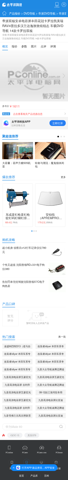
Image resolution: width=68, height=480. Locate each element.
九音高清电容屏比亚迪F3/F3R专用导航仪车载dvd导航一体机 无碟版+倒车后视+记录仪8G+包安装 (50, 416)
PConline (9, 452)
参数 (24, 46)
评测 (53, 46)
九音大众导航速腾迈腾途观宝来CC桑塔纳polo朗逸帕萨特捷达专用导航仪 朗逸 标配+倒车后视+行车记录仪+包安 (50, 369)
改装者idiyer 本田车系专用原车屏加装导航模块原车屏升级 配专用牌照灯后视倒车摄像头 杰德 (17, 369)
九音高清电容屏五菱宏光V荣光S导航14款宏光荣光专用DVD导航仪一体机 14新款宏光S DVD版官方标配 (17, 400)
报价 (14, 46)
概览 (5, 46)
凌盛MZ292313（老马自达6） (17, 346)
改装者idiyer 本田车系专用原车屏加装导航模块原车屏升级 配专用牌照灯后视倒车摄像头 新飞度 (17, 362)
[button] (58, 136)
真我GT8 (32, 435)
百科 (46, 475)
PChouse (59, 452)
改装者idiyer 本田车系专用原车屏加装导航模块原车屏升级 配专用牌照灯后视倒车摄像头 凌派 (50, 346)
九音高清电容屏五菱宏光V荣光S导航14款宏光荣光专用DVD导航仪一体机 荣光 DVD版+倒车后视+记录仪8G (17, 377)
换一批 (62, 336)
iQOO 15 (14, 435)
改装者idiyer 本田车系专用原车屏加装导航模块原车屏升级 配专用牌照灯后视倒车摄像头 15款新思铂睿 (17, 354)
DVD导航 (29, 13)
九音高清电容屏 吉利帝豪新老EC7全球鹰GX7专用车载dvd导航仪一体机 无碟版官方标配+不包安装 (17, 385)
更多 (63, 177)
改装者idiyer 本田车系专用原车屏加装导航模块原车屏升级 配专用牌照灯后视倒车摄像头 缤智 (50, 354)
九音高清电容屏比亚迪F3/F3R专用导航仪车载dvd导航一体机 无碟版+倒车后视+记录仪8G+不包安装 (50, 400)
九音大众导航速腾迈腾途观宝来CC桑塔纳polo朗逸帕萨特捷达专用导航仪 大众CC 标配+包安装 (50, 408)
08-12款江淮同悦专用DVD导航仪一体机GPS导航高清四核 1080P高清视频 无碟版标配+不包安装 (50, 392)
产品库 (34, 475)
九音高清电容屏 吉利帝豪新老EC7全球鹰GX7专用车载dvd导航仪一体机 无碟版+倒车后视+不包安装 (17, 408)
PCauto (25, 452)
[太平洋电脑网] (17, 4)
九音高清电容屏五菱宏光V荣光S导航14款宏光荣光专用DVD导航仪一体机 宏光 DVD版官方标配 (17, 392)
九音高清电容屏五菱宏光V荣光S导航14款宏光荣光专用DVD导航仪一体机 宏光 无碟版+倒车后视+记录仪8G (50, 377)
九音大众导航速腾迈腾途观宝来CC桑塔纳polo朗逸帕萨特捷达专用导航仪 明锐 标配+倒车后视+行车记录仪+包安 (50, 385)
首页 (21, 475)
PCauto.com (41, 452)
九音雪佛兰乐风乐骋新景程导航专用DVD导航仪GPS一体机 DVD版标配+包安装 (17, 416)
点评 (43, 46)
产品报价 (14, 13)
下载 (57, 5)
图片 (34, 46)
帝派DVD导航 (47, 13)
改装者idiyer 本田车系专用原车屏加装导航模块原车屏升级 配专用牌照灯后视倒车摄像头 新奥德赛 (50, 362)
